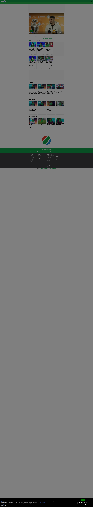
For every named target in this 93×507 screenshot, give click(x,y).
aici (3, 504)
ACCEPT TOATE (83, 500)
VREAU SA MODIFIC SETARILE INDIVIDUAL (83, 502)
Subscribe (44, 172)
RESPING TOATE (83, 504)
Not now (48, 172)
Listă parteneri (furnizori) (42, 502)
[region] (46, 502)
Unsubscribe (46, 174)
